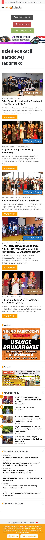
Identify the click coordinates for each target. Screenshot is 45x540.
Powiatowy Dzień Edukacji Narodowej (21, 200)
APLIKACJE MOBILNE (23, 17)
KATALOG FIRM (23, 24)
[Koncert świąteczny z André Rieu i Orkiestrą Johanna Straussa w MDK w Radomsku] (7, 400)
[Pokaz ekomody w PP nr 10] (7, 410)
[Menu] (3, 8)
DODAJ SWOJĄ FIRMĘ (23, 31)
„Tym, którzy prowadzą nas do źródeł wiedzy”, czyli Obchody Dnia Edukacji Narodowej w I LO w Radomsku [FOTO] (21, 249)
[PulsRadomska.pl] (13, 7)
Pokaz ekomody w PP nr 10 (24, 407)
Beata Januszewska (9, 146)
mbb (4, 297)
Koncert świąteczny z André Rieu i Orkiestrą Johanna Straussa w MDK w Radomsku (28, 399)
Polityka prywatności (29, 536)
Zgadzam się (13, 536)
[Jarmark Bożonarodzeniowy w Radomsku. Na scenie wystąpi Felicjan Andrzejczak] (7, 440)
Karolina (5, 98)
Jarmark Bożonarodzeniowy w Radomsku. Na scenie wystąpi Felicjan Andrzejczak (28, 439)
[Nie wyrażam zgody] (42, 532)
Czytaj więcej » (9, 117)
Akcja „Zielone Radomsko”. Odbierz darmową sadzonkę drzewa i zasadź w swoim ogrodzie (28, 429)
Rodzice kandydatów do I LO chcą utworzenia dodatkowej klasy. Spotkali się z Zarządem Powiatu (28, 419)
